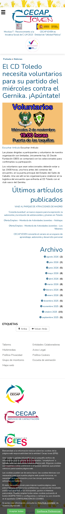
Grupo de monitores (13, 360)
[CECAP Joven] (32, 16)
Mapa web (8, 365)
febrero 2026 (52, 289)
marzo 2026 (53, 284)
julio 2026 (54, 262)
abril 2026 (53, 278)
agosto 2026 (52, 256)
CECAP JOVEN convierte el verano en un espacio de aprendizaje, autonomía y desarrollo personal (38, 236)
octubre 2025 (50, 312)
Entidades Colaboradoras (46, 344)
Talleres (6, 344)
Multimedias (9, 350)
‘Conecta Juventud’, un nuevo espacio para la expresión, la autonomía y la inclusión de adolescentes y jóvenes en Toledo (33, 214)
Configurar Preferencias (49, 511)
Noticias (18, 59)
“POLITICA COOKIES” (46, 503)
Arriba (23, 328)
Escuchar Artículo (11, 147)
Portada (7, 59)
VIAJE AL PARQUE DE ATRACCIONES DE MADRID (39, 206)
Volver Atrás (40, 328)
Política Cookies (41, 355)
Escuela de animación (44, 360)
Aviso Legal (39, 350)
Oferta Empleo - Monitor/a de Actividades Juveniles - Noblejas (33, 220)
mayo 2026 (53, 273)
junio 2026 (53, 267)
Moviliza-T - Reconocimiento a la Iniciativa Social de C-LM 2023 (19, 33)
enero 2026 (53, 295)
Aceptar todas (16, 511)
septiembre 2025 (50, 317)
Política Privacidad (12, 355)
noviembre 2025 (50, 306)
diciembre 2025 (51, 300)
